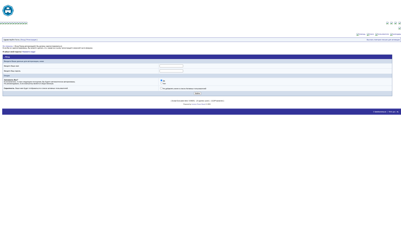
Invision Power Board (198, 104)
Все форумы (8, 46)
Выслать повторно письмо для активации (383, 40)
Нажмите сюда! (28, 52)
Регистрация (31, 40)
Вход (23, 40)
